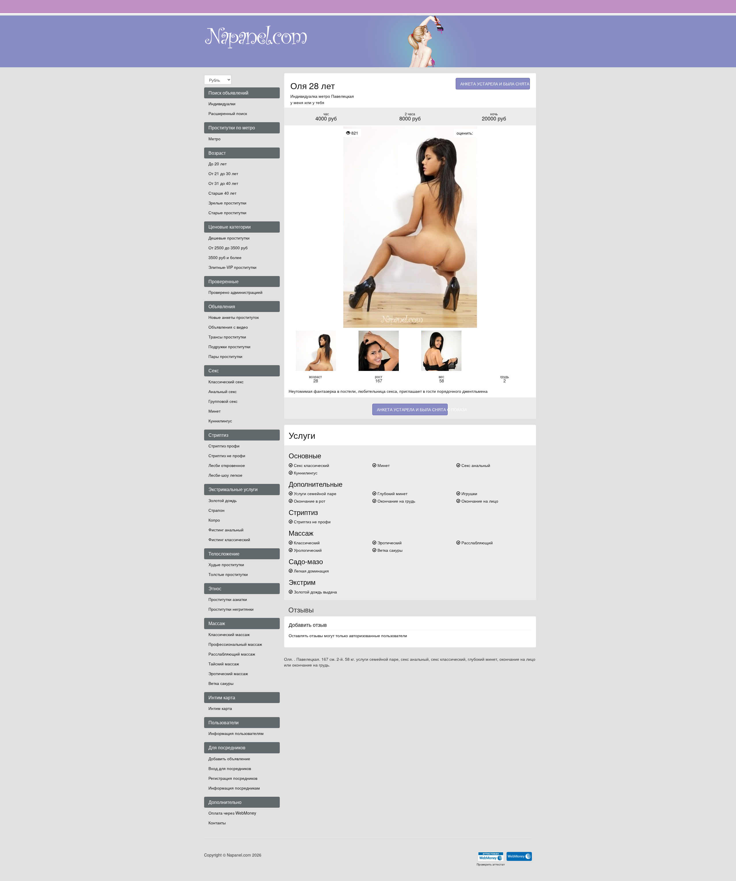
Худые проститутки (226, 564)
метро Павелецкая (336, 96)
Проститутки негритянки (231, 609)
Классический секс (226, 381)
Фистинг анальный (226, 530)
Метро (214, 138)
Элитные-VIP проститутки (232, 267)
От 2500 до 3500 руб (228, 247)
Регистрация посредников (232, 778)
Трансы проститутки (227, 337)
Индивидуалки (221, 103)
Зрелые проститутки (227, 203)
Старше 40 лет (222, 193)
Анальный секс (222, 391)
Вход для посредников (229, 768)
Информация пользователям (236, 733)
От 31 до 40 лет (223, 183)
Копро (214, 520)
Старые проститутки (227, 212)
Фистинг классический (229, 539)
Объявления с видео (228, 327)
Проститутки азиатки (227, 599)
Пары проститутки (225, 356)
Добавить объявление (229, 758)
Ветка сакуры (220, 683)
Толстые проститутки (228, 574)
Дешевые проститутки (229, 238)
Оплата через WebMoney (232, 813)
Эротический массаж (228, 673)
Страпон (216, 510)
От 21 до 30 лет (223, 173)
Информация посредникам (234, 788)
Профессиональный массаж (235, 644)
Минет (214, 411)
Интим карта (220, 708)
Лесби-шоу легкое (225, 475)
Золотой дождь (222, 500)
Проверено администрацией (235, 292)
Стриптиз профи (223, 446)
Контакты (217, 823)
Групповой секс (222, 401)
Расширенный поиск (227, 113)
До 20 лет (217, 163)
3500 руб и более (224, 257)
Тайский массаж (223, 664)
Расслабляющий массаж (231, 654)
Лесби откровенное (226, 465)
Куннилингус (220, 421)
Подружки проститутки (229, 346)
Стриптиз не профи (226, 455)
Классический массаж (229, 634)
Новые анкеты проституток (233, 317)
